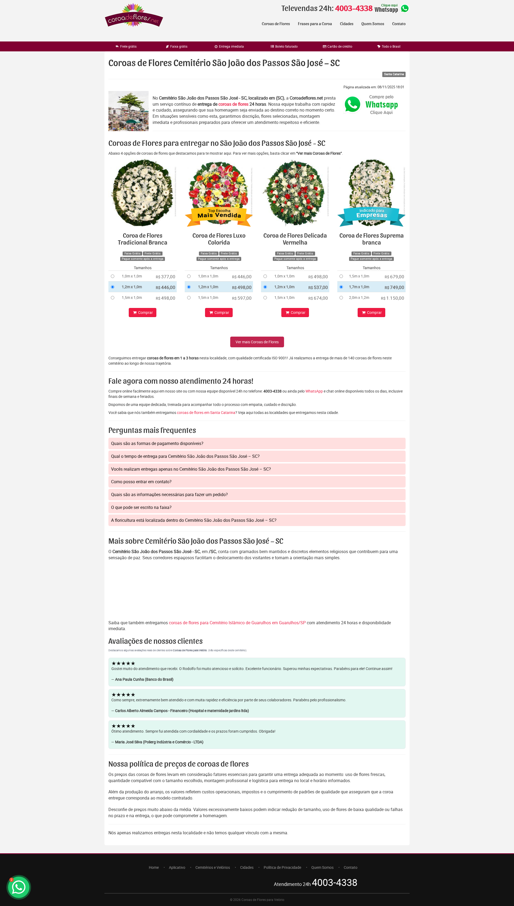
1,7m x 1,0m (359, 286)
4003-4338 (354, 9)
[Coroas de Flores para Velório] (134, 15)
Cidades (346, 24)
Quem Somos (372, 24)
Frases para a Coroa (315, 24)
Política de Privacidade (282, 867)
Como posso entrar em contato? (141, 482)
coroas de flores (233, 104)
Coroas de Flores (276, 24)
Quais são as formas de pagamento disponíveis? (157, 443)
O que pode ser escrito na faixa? (141, 507)
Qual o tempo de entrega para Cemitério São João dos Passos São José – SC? (185, 456)
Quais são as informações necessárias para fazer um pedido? (169, 494)
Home (154, 867)
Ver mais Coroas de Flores (257, 341)
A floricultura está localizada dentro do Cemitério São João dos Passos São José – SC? (194, 520)
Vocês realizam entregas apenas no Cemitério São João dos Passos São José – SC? (191, 469)
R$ (165, 276)
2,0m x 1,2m (359, 297)
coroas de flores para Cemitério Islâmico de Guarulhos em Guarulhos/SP (238, 623)
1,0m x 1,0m (132, 276)
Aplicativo (177, 867)
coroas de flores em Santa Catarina (206, 412)
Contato (399, 24)
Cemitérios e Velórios (212, 867)
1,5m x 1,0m (132, 297)
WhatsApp (314, 391)
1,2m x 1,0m (132, 286)
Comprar (145, 312)
